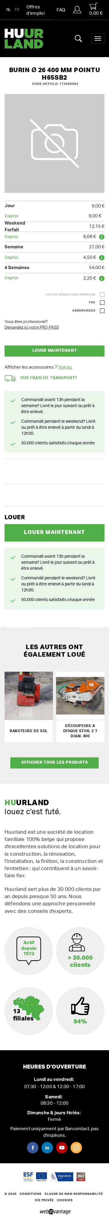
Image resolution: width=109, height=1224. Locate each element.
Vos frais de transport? (48, 378)
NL (8, 9)
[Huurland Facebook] (32, 1147)
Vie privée (44, 1200)
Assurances (83, 310)
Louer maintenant (54, 351)
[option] (54, 143)
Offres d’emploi (35, 10)
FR (17, 9)
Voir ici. (65, 367)
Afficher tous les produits (54, 763)
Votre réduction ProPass (70, 294)
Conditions (30, 1193)
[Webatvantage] (55, 1211)
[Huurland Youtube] (62, 1147)
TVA (92, 302)
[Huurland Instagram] (76, 1147)
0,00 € (96, 13)
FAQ (61, 10)
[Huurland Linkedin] (47, 1147)
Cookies (65, 1200)
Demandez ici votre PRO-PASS (32, 328)
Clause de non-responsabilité (74, 1193)
